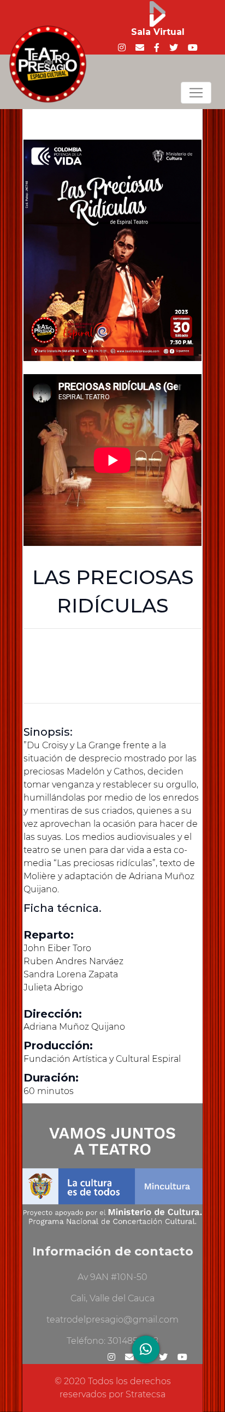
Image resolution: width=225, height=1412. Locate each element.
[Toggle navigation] (196, 93)
